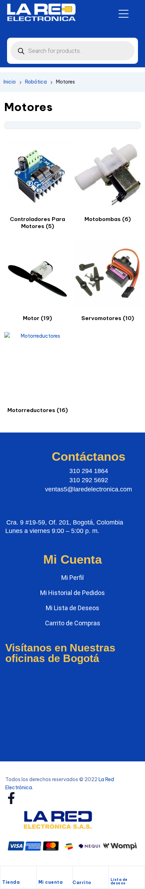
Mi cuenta (50, 882)
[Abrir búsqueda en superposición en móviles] (72, 51)
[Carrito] (76, 874)
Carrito (81, 882)
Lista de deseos (119, 881)
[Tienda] (5, 873)
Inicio (10, 82)
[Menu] (123, 13)
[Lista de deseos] (113, 873)
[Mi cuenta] (41, 873)
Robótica (36, 82)
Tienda (11, 882)
